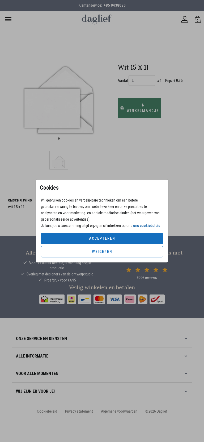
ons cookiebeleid (146, 226)
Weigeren (102, 251)
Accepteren (102, 238)
